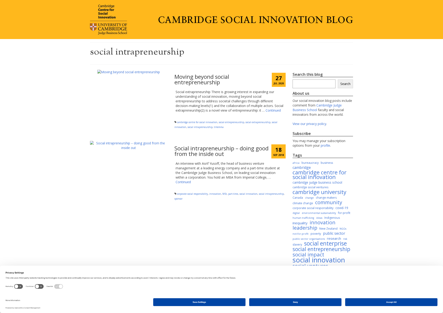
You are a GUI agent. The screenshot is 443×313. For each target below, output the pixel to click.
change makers (326, 198)
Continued (273, 110)
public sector (334, 233)
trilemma (219, 127)
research (334, 238)
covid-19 (341, 208)
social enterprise (325, 243)
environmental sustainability (319, 213)
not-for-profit (300, 233)
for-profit (344, 213)
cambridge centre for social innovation (197, 122)
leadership (305, 227)
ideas (319, 217)
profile (325, 145)
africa (296, 162)
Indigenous (332, 218)
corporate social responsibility (192, 193)
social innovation (248, 193)
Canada (298, 198)
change (309, 197)
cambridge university (319, 192)
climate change (303, 203)
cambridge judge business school (317, 182)
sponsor (178, 198)
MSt (224, 193)
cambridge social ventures (310, 187)
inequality (300, 223)
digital (296, 213)
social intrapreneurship (200, 127)
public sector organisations (309, 238)
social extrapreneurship (257, 122)
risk (345, 238)
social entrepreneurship (231, 122)
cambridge (302, 167)
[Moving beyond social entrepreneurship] (128, 71)
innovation (215, 193)
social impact (308, 254)
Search (345, 84)
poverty (316, 234)
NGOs (343, 228)
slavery (297, 244)
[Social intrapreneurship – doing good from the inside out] (129, 145)
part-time (233, 193)
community (328, 202)
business (327, 163)
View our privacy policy (309, 124)
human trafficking (303, 217)
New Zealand (328, 229)
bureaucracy (310, 163)
